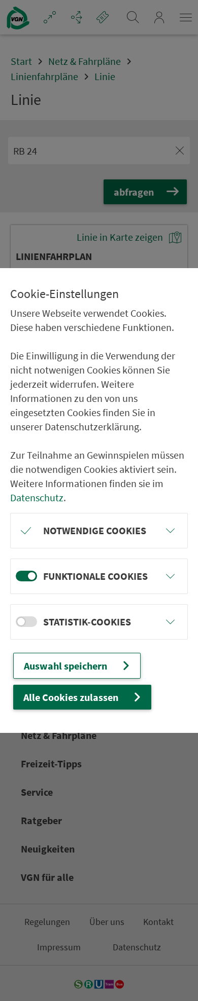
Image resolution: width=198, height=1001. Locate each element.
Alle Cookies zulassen (70, 697)
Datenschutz (36, 497)
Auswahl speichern (65, 665)
